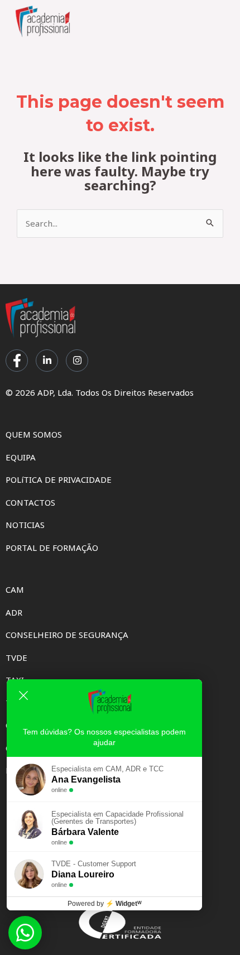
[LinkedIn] (47, 360)
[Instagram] (77, 360)
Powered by (105, 904)
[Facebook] (17, 360)
